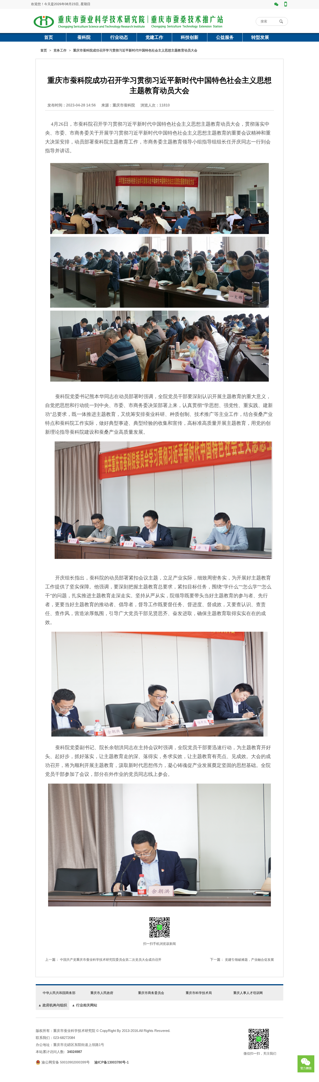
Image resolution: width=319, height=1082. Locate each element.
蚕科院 (84, 37)
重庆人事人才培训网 (248, 993)
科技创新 (189, 37)
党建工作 (154, 37)
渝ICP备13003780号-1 (111, 1062)
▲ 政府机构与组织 (52, 1005)
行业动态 (119, 37)
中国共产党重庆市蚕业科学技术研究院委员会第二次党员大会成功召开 (110, 959)
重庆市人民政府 (101, 993)
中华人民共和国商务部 (59, 993)
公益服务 (225, 37)
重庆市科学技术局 (199, 993)
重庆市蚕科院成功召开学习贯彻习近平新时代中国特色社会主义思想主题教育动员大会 (135, 50)
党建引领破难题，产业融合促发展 (249, 959)
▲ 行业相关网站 (84, 1005)
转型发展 (260, 37)
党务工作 (60, 50)
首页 (48, 37)
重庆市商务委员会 (151, 993)
